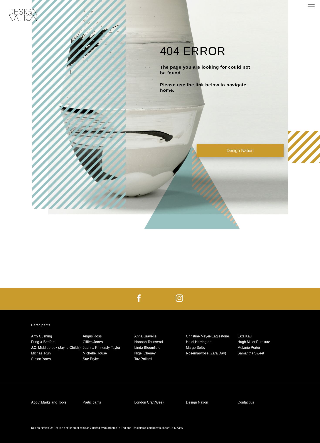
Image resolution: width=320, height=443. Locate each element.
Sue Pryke (91, 359)
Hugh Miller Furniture (253, 342)
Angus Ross (92, 336)
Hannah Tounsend (148, 342)
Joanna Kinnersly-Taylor (101, 347)
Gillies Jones (93, 342)
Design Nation (240, 150)
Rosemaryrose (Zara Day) (206, 353)
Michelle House (95, 353)
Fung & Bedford (43, 342)
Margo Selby (195, 347)
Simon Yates (41, 359)
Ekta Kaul (245, 336)
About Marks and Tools (48, 402)
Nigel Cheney (145, 353)
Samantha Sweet (250, 353)
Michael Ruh (41, 353)
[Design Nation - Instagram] (179, 301)
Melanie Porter (248, 347)
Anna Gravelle (145, 336)
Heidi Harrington (198, 342)
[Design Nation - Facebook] (139, 301)
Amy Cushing (41, 336)
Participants (92, 402)
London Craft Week (149, 402)
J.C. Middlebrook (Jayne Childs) (56, 347)
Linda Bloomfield (147, 347)
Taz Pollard (143, 359)
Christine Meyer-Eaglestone (207, 336)
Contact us (245, 402)
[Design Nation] (23, 15)
